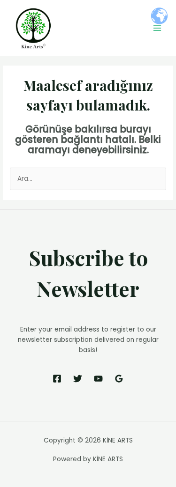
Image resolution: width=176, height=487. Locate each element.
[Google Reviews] (119, 378)
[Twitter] (77, 378)
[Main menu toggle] (157, 28)
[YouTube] (98, 378)
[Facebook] (57, 378)
